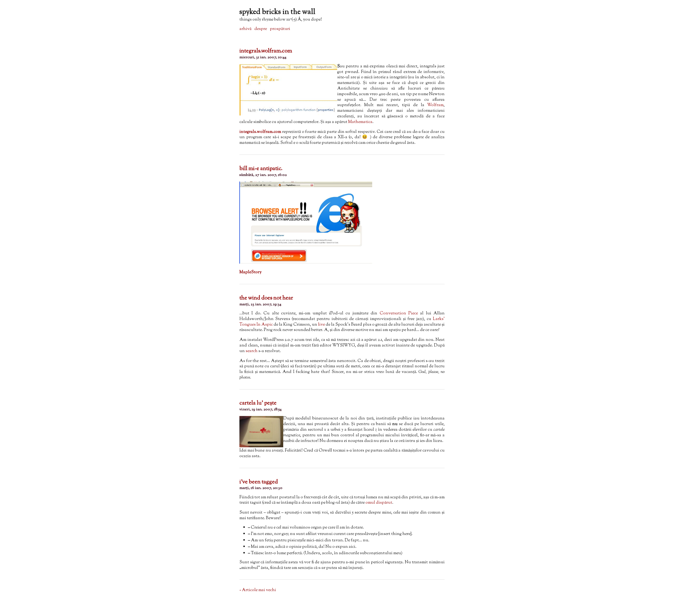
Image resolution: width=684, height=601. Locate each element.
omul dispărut (379, 503)
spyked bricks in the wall (277, 12)
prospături (280, 29)
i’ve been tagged (258, 482)
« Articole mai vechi (257, 590)
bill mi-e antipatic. (260, 169)
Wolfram (435, 105)
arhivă (245, 29)
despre (260, 29)
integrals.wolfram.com (265, 51)
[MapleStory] (305, 263)
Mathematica (360, 122)
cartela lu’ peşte (258, 403)
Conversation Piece (399, 313)
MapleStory (250, 272)
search (252, 351)
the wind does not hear (266, 298)
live (321, 325)
